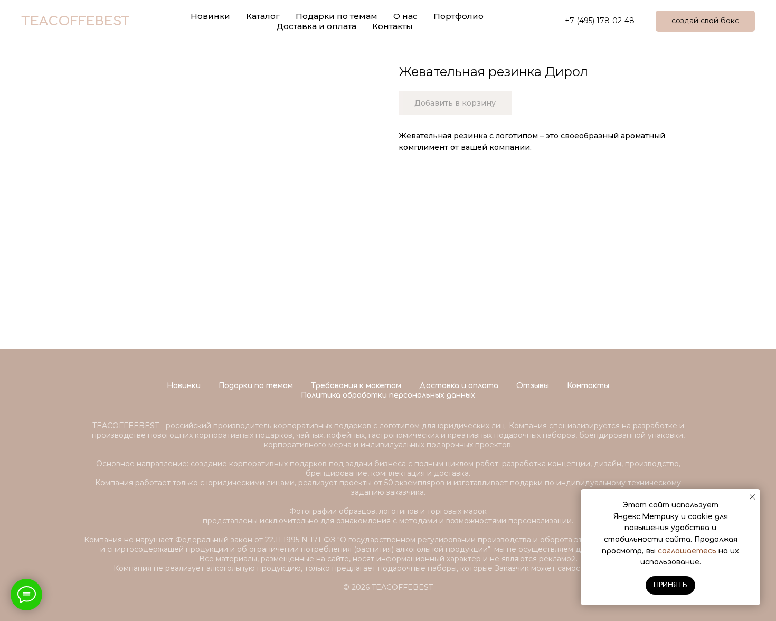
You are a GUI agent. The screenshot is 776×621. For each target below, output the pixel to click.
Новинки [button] (210, 16)
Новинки (184, 386)
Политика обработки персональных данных (388, 395)
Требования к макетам (356, 386)
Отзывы (532, 386)
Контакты (392, 26)
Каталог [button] (263, 16)
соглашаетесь (687, 551)
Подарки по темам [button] (336, 16)
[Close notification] (752, 497)
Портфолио (458, 16)
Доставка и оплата (316, 26)
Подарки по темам (256, 386)
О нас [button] (405, 16)
